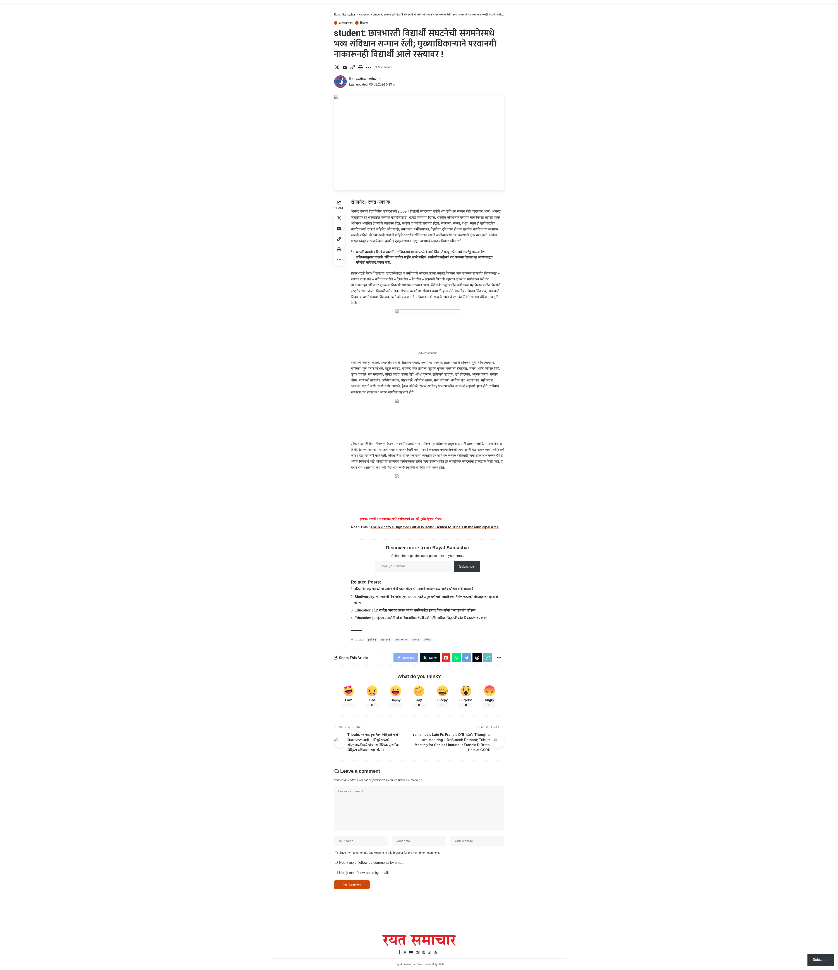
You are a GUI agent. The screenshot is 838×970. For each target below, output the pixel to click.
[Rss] (435, 952)
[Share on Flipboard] (446, 657)
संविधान (427, 640)
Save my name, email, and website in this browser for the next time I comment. (389, 852)
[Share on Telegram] (466, 657)
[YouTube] (411, 952)
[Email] (345, 67)
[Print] (360, 67)
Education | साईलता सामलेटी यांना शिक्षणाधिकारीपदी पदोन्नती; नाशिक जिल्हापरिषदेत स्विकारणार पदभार (420, 618)
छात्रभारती (385, 640)
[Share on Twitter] (337, 67)
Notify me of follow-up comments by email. (371, 862)
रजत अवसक (401, 640)
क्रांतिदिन (372, 640)
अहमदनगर (346, 23)
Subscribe (467, 566)
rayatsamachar (365, 78)
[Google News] (418, 952)
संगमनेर (415, 640)
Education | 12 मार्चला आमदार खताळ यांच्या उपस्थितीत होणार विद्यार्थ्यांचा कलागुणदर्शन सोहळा (415, 610)
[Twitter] (405, 952)
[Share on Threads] (477, 657)
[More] (368, 67)
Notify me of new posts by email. (364, 873)
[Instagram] (423, 952)
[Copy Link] (353, 67)
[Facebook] (399, 952)
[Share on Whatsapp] (456, 657)
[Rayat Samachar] (419, 940)
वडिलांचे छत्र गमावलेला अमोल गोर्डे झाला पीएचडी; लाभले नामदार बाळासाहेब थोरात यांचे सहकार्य (413, 589)
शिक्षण (364, 23)
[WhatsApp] (429, 952)
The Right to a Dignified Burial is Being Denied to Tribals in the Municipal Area (435, 527)
